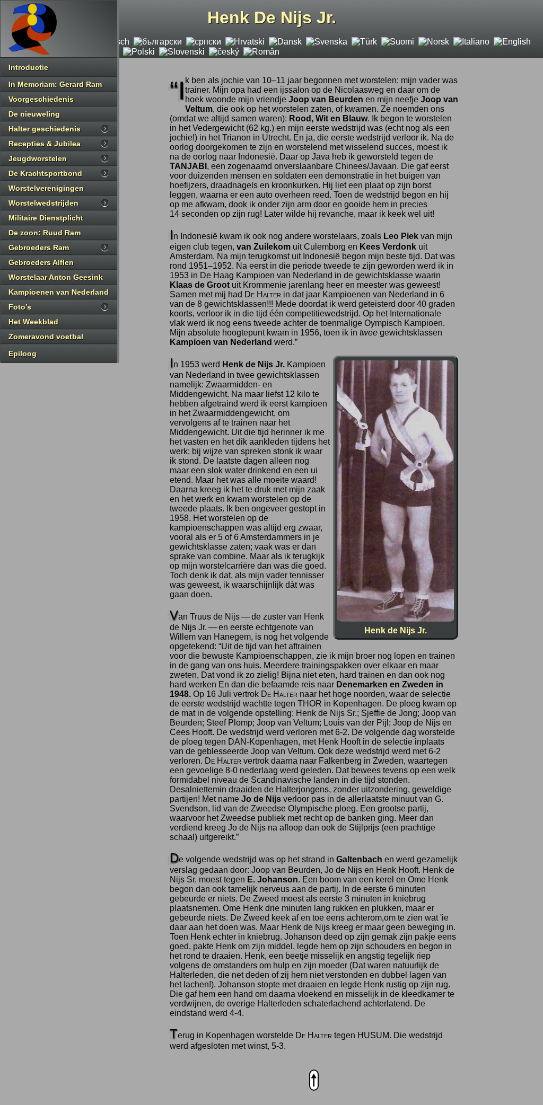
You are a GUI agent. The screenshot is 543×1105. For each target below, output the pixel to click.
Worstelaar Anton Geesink (55, 277)
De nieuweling (34, 114)
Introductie (28, 67)
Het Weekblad (33, 321)
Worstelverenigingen (46, 188)
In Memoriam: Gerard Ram (55, 84)
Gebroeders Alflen (41, 262)
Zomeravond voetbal (45, 336)
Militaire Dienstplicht (45, 218)
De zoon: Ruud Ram (44, 232)
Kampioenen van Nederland (58, 292)
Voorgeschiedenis (41, 99)
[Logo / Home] (58, 29)
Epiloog (22, 353)
